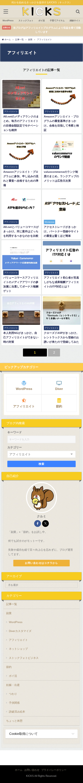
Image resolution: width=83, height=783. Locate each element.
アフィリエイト (24, 406)
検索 (42, 463)
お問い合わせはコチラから (41, 563)
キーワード (14, 432)
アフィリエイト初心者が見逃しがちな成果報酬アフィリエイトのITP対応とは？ (61, 282)
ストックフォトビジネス (24, 657)
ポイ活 (13, 675)
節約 (59, 406)
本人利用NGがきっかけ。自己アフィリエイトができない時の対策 (20, 337)
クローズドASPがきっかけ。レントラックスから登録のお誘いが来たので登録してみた (61, 337)
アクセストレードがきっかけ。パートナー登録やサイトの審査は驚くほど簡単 (61, 231)
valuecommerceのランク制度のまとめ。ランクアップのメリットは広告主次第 (61, 176)
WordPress (24, 388)
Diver (59, 388)
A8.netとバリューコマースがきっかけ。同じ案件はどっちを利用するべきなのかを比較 (21, 231)
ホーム (18, 770)
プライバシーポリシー (53, 770)
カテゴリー (14, 447)
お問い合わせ (31, 770)
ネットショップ (18, 648)
